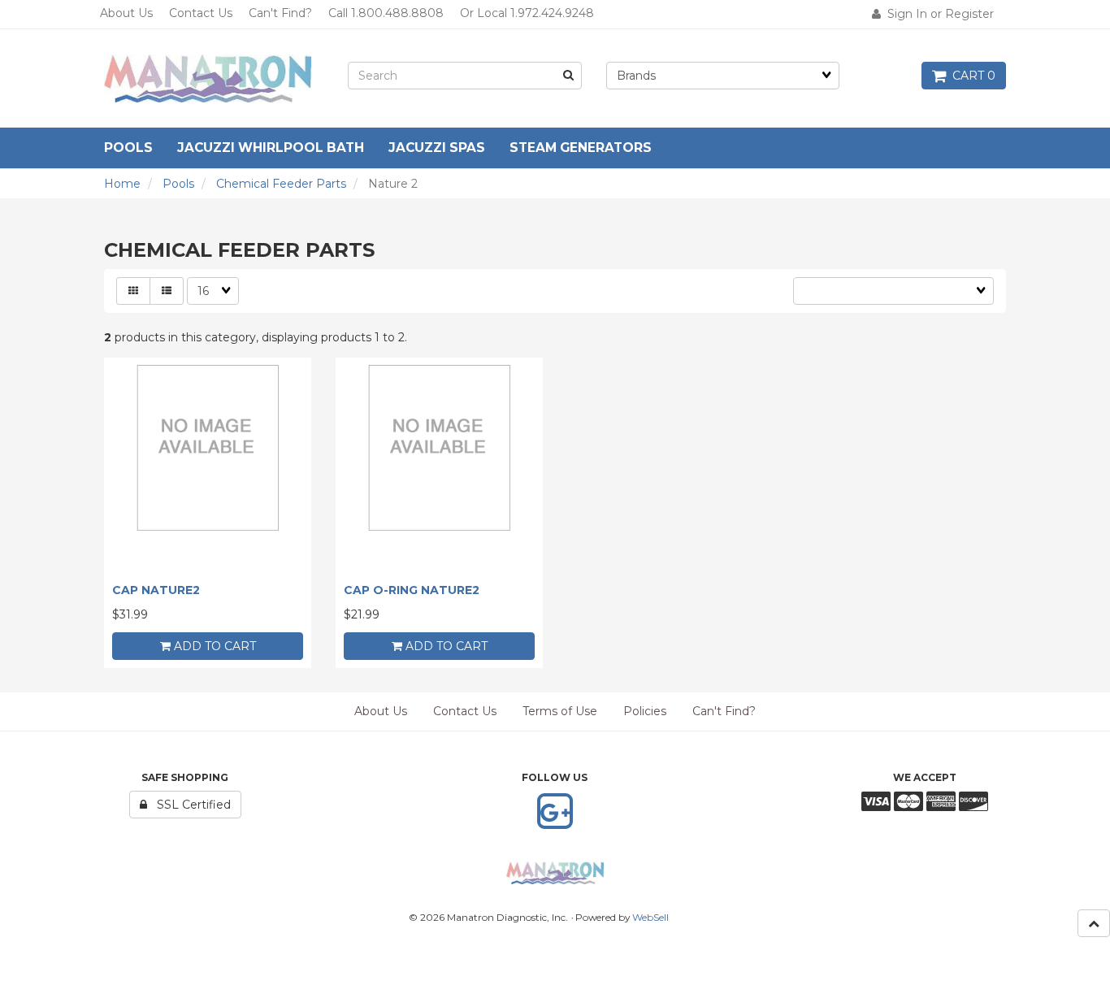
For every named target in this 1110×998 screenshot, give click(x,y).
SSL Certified (189, 804)
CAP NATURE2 (156, 590)
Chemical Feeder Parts (281, 183)
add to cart (213, 646)
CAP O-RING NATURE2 (411, 590)
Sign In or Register (937, 14)
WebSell (650, 917)
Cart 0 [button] (970, 75)
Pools (178, 183)
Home (122, 183)
